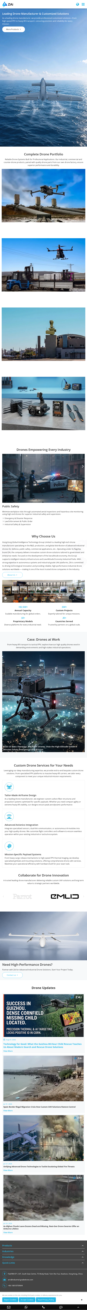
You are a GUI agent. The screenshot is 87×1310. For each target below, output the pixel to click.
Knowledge (8, 1257)
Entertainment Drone (13, 259)
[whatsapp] (26, 1307)
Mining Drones (10, 193)
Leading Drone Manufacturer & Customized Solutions (35, 13)
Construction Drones (13, 197)
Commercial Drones (43, 240)
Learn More (43, 278)
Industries (7, 1251)
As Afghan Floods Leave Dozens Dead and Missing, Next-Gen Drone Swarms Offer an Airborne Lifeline (41, 1227)
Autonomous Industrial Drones (17, 186)
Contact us (12, 975)
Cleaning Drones (11, 225)
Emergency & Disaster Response (17, 518)
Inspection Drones (12, 222)
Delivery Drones (11, 249)
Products (7, 1245)
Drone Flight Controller (14, 387)
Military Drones (11, 214)
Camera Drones (11, 273)
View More (9, 1051)
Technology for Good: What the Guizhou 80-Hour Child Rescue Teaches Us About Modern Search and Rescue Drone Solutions (42, 1045)
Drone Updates (43, 988)
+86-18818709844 (15, 1285)
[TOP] (78, 1307)
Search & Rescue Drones (15, 232)
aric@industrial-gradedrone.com (20, 1280)
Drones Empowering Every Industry (44, 450)
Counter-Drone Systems (43, 310)
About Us (12, 575)
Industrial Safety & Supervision (16, 524)
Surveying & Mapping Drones (16, 229)
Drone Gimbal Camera (14, 383)
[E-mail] (8, 1307)
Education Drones (12, 263)
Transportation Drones (14, 190)
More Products (13, 29)
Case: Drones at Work (43, 639)
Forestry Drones (11, 207)
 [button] (83, 466)
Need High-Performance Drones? (27, 965)
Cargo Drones (10, 179)
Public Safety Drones (13, 183)
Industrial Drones (43, 171)
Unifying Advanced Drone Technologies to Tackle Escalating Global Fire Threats (39, 1166)
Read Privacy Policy (46, 1299)
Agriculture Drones (12, 211)
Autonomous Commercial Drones (18, 252)
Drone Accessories (43, 379)
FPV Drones (9, 270)
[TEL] (43, 1307)
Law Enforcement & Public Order (17, 521)
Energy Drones (10, 204)
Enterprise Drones (12, 256)
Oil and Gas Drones (12, 200)
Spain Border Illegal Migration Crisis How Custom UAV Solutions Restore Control (39, 1107)
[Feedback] (61, 1307)
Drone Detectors (11, 314)
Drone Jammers (11, 318)
